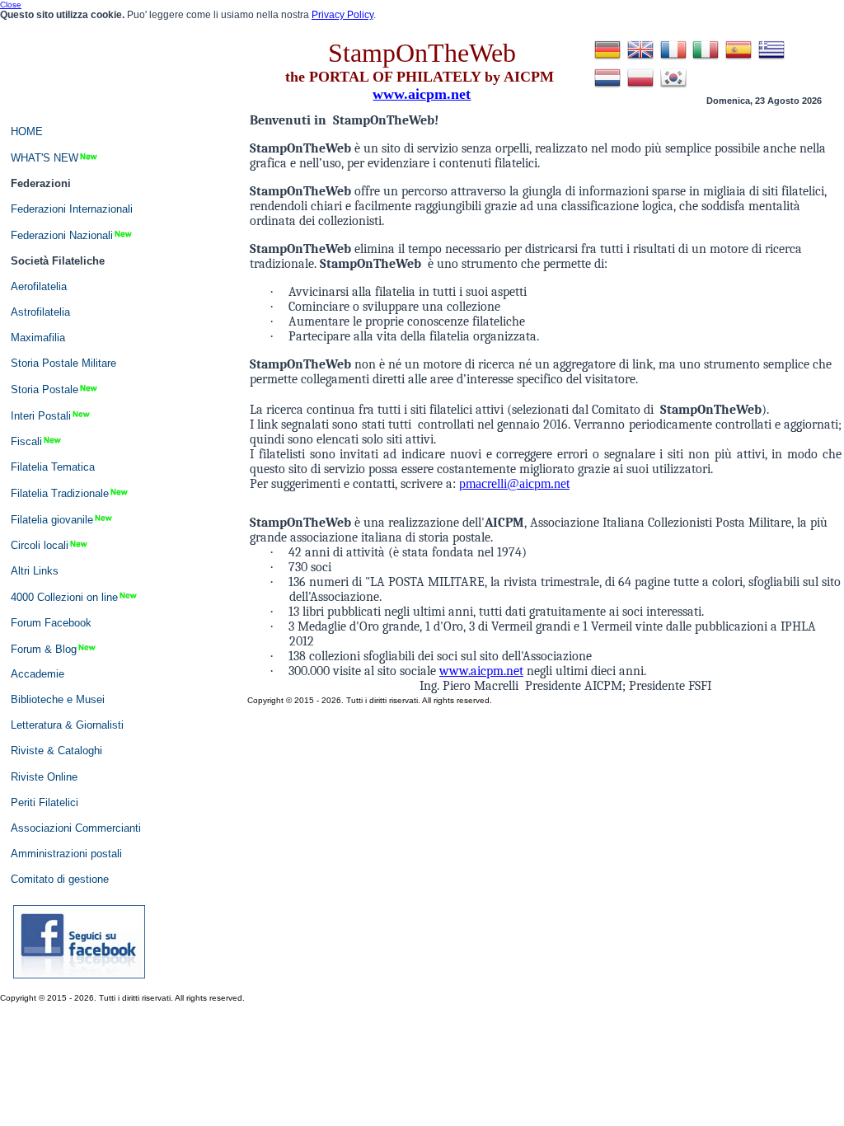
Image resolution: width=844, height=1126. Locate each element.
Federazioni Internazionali (72, 209)
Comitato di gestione (60, 879)
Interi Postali (41, 415)
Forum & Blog (44, 648)
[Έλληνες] (771, 59)
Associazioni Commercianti (76, 828)
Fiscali (26, 441)
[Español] (738, 59)
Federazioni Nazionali (62, 235)
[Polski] (640, 87)
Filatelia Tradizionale (60, 493)
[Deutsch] (607, 59)
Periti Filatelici (44, 802)
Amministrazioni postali (66, 853)
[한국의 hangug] (673, 87)
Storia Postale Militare (63, 363)
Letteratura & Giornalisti (67, 725)
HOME (27, 131)
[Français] (673, 59)
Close (10, 4)
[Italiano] (705, 59)
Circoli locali (39, 545)
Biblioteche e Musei (58, 699)
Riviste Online (44, 777)
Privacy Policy (342, 15)
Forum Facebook (51, 623)
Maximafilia (38, 337)
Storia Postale (44, 389)
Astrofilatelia (40, 312)
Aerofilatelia (39, 286)
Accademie (37, 674)
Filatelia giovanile (52, 519)
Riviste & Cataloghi (56, 750)
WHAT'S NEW (44, 158)
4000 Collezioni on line (64, 596)
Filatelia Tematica (53, 467)
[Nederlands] (607, 87)
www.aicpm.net (481, 671)
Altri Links (35, 571)
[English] (640, 59)
